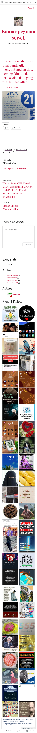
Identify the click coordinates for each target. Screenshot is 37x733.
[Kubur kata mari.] (10, 610)
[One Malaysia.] (27, 462)
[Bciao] (10, 313)
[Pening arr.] (10, 693)
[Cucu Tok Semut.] (10, 346)
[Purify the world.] (27, 330)
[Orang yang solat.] (27, 610)
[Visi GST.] (10, 511)
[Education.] (27, 511)
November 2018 (12, 283)
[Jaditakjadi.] (27, 445)
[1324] (27, 396)
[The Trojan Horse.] (10, 478)
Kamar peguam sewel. (18, 34)
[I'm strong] (27, 412)
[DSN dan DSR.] (27, 643)
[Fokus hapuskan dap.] (27, 676)
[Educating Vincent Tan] (27, 379)
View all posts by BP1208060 (14, 168)
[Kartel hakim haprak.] (27, 429)
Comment (28, 244)
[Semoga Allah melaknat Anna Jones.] (10, 363)
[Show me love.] (10, 544)
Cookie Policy (9, 725)
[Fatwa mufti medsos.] (10, 528)
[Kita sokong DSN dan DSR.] (10, 660)
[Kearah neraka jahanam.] (10, 429)
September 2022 (12, 275)
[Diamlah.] (10, 495)
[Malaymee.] (27, 363)
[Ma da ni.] (10, 577)
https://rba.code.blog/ (10, 87)
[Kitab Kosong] (10, 627)
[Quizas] (10, 330)
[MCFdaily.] (10, 709)
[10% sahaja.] (27, 544)
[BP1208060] (10, 445)
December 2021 (12, 280)
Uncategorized (9, 152)
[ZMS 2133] (27, 478)
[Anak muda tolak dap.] (10, 594)
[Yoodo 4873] (27, 709)
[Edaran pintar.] (10, 676)
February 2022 (12, 278)
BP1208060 (8, 149)
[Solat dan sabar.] (27, 528)
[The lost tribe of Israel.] (10, 412)
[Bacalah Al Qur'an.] (10, 396)
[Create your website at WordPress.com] (18, 2)
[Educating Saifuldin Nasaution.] (10, 379)
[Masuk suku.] (10, 462)
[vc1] (27, 627)
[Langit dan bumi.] (27, 346)
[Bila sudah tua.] (27, 561)
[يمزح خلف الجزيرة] (27, 577)
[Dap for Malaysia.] (27, 660)
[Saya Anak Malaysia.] (27, 693)
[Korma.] (27, 594)
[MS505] (27, 313)
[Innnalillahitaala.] (27, 495)
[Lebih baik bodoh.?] (10, 643)
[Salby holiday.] (10, 561)
